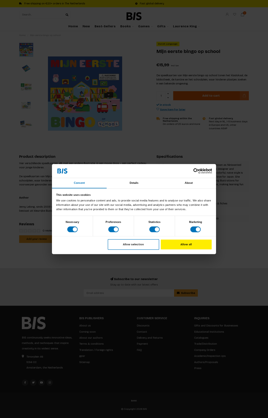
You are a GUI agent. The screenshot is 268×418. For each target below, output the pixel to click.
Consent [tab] (79, 183)
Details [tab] (134, 183)
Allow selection (133, 244)
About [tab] (189, 183)
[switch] (113, 229)
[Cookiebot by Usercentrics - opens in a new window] (196, 171)
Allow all (186, 244)
